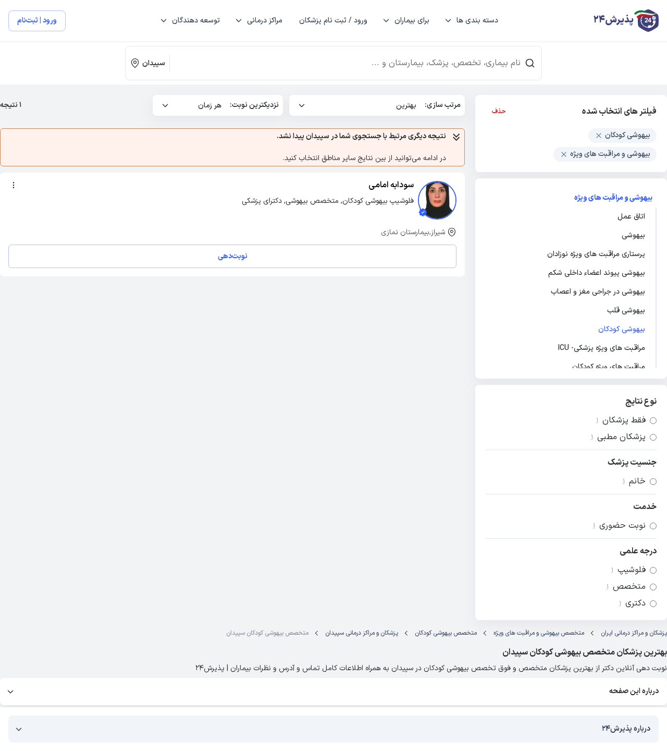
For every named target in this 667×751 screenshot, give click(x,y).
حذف (499, 111)
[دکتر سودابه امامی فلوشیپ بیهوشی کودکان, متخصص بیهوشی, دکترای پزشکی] (437, 200)
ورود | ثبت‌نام (37, 20)
